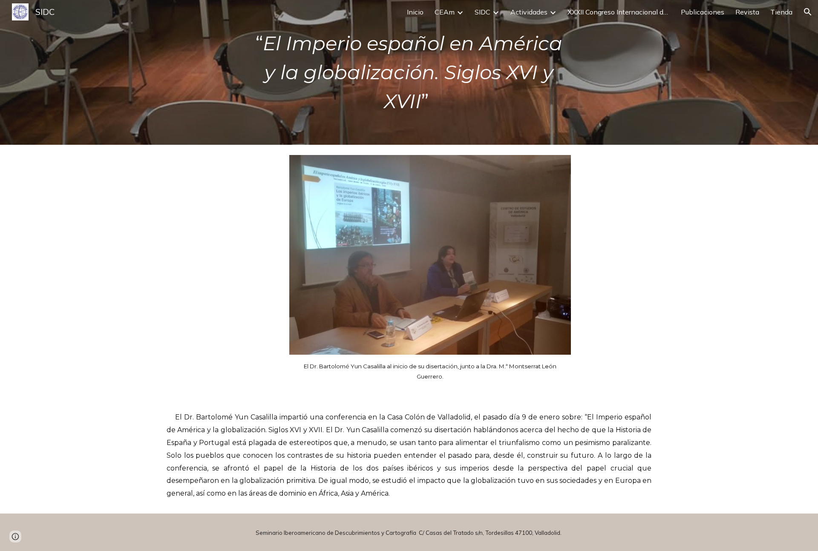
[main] (409, 72)
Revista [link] (747, 12)
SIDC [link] (482, 12)
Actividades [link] (528, 12)
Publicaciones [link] (702, 12)
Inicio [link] (415, 12)
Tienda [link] (781, 12)
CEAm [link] (445, 12)
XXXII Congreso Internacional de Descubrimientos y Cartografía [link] (618, 12)
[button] (808, 12)
